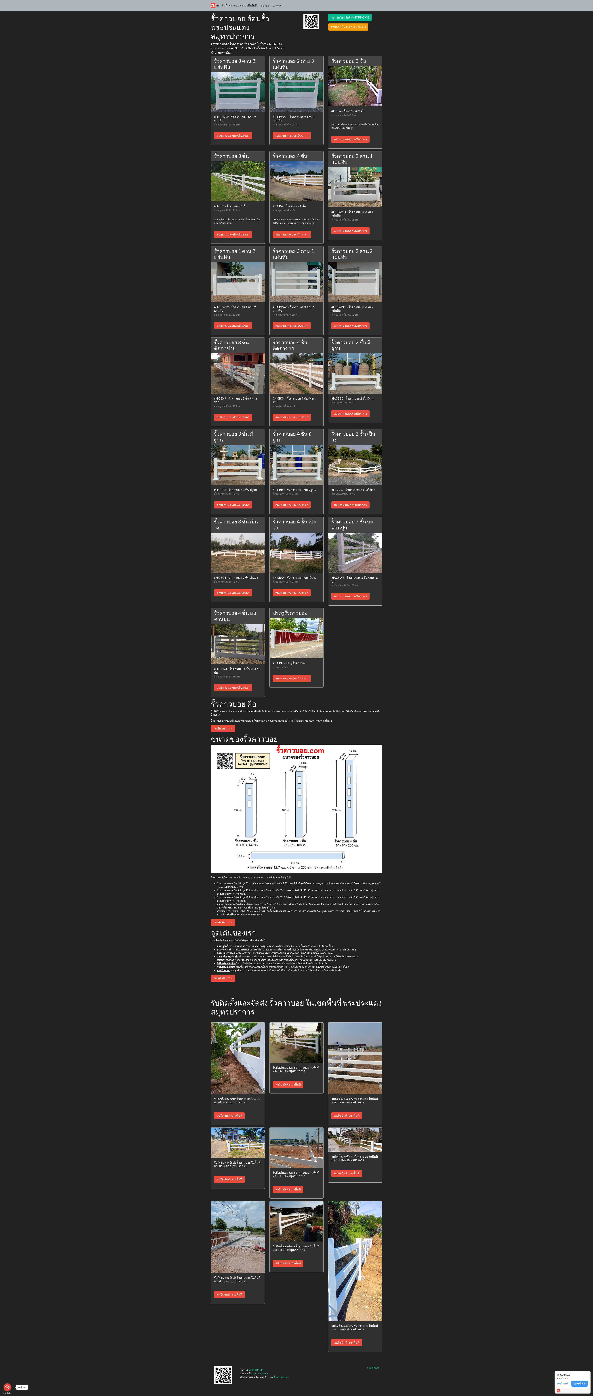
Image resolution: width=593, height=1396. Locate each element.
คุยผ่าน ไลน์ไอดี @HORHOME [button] (350, 17)
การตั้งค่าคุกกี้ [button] (562, 1384)
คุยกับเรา (265, 5)
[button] (311, 21)
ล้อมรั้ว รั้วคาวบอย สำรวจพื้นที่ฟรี (236, 5)
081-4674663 (260, 1373)
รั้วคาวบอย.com (281, 1377)
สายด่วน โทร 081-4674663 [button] (348, 27)
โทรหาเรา (278, 5)
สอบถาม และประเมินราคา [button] (233, 135)
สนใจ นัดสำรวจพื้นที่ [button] (229, 1115)
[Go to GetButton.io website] (7, 1393)
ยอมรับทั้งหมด (579, 1384)
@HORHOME (256, 1370)
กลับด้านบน (373, 1367)
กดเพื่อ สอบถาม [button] (223, 728)
